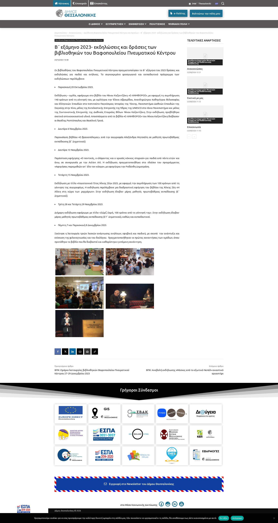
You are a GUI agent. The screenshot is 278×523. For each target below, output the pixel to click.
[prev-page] (189, 137)
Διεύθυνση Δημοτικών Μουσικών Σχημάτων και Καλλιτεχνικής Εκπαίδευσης (201, 62)
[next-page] (194, 137)
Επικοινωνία (194, 127)
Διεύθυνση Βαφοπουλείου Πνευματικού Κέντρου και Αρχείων (111, 33)
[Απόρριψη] (274, 518)
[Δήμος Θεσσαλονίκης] (79, 13)
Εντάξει (223, 518)
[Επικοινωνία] (205, 114)
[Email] (80, 351)
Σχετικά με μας (195, 98)
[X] (65, 351)
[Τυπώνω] (87, 351)
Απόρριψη (237, 518)
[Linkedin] (72, 351)
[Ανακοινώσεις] (205, 56)
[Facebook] (58, 351)
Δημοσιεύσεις (61, 33)
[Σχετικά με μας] (205, 85)
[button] (222, 3)
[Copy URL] (95, 351)
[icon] (161, 505)
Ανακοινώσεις (75, 33)
